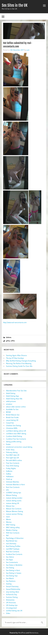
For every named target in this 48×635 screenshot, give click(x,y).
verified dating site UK (14, 610)
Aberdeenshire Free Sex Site (16, 390)
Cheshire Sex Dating (13, 425)
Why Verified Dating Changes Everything (21, 361)
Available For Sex (12, 409)
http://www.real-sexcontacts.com (15, 322)
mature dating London (14, 498)
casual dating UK (12, 420)
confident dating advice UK (16, 431)
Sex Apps (9, 559)
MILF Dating (10, 525)
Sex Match (10, 578)
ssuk (27, 50)
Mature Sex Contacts (13, 508)
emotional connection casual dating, (19, 447)
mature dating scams (13, 500)
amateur (9, 404)
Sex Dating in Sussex (13, 573)
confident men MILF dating (16, 433)
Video (8, 613)
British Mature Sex (12, 415)
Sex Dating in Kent (13, 570)
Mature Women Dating (14, 511)
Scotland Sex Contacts (14, 554)
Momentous (33, 633)
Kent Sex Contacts (12, 487)
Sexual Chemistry (12, 586)
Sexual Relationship (13, 589)
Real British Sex (11, 541)
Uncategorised (11, 608)
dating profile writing (13, 441)
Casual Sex (10, 423)
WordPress (22, 633)
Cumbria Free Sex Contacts (16, 439)
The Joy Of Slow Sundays (15, 358)
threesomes (10, 600)
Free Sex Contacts (12, 463)
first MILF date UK (12, 455)
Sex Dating (10, 567)
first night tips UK (12, 457)
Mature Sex (10, 506)
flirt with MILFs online (14, 460)
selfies (13, 341)
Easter (8, 444)
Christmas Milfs (11, 428)
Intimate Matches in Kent (15, 484)
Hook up (9, 479)
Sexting (8, 584)
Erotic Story (10, 449)
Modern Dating (11, 530)
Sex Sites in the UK (14, 5)
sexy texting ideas (12, 592)
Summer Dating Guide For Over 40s (19, 366)
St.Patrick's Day (11, 594)
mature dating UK (12, 503)
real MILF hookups (12, 549)
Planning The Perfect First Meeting (18, 363)
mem (8, 517)
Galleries (8, 337)
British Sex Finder (12, 417)
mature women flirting (14, 514)
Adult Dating (10, 393)
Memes (8, 522)
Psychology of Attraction (15, 538)
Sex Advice (10, 557)
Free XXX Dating (12, 466)
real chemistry (11, 543)
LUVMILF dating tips (13, 492)
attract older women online (16, 407)
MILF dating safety (13, 527)
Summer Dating (12, 597)
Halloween (10, 476)
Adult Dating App (12, 396)
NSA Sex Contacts (12, 533)
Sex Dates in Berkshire (14, 565)
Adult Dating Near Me (14, 398)
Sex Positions (10, 581)
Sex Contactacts (12, 562)
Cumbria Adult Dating (14, 436)
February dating (12, 452)
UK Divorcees (11, 602)
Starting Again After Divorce (16, 355)
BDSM (8, 412)
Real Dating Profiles (13, 546)
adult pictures (11, 401)
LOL (7, 490)
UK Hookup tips (12, 605)
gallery (8, 341)
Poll (7, 535)
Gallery (8, 474)
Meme (8, 519)
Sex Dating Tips (12, 576)
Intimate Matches (12, 482)
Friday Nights (11, 468)
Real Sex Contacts (12, 551)
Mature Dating (11, 495)
